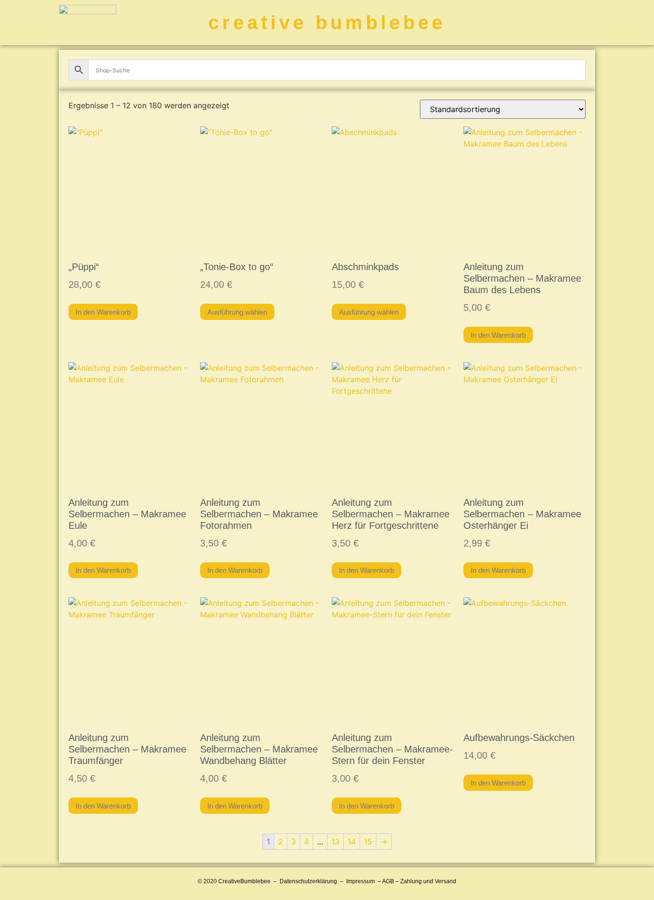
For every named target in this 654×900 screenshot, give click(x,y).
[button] (584, 22)
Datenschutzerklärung (308, 881)
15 (368, 841)
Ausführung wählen (237, 312)
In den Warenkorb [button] (103, 312)
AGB (388, 881)
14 (352, 841)
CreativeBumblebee (244, 881)
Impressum (360, 881)
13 (335, 841)
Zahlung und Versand (428, 881)
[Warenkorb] (541, 22)
